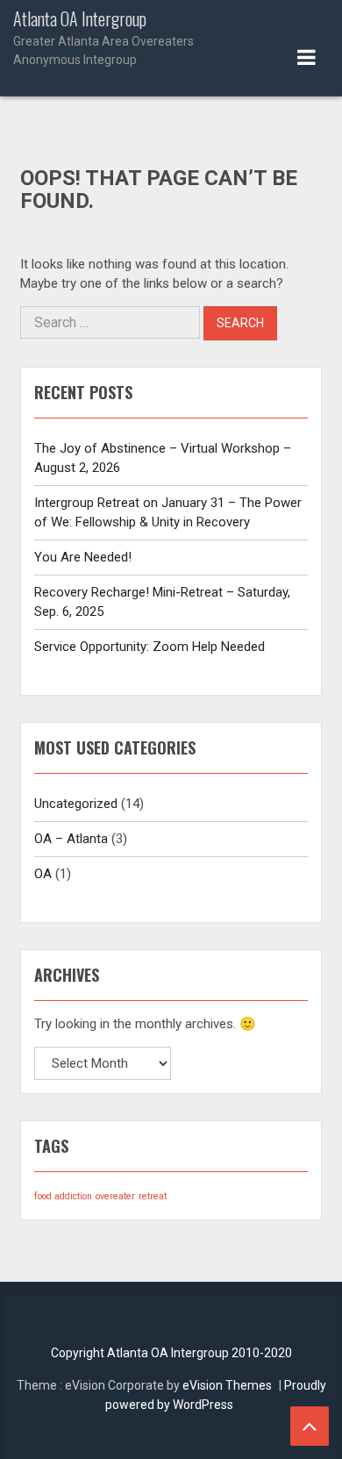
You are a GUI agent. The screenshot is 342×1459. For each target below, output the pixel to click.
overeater (115, 1196)
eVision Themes (227, 1385)
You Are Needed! (83, 557)
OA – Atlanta (71, 839)
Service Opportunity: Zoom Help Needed (149, 646)
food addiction (63, 1196)
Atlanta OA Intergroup (103, 38)
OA (43, 874)
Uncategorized (76, 804)
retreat (153, 1196)
